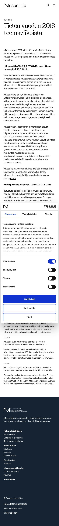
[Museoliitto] (15, 5)
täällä (42, 172)
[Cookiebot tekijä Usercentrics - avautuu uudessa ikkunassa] (44, 206)
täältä (13, 178)
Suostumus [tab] (10, 214)
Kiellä (29, 317)
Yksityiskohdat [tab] (29, 214)
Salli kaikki (29, 299)
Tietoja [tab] (48, 214)
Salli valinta (29, 308)
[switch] (52, 270)
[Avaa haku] (48, 5)
